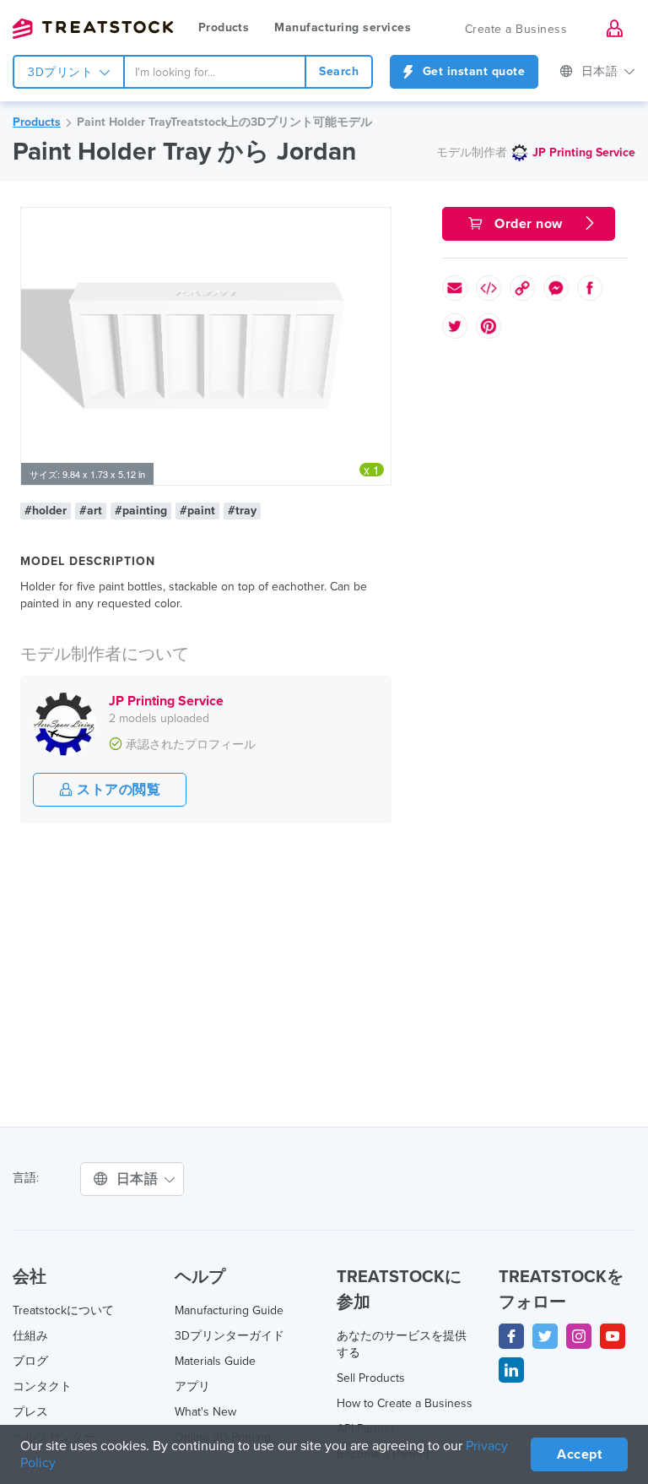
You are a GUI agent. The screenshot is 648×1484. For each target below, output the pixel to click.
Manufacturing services (342, 27)
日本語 (601, 71)
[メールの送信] (454, 288)
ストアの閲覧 (117, 789)
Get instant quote (471, 71)
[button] (375, 222)
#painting (141, 510)
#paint (197, 510)
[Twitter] (545, 1336)
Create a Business (516, 29)
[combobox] (215, 72)
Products (223, 27)
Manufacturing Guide (229, 1310)
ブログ (30, 1361)
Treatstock (93, 29)
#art (90, 510)
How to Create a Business (404, 1403)
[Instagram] (578, 1336)
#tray (242, 510)
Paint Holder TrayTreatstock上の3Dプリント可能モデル (224, 122)
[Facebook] (511, 1336)
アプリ (192, 1386)
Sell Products (371, 1378)
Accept (579, 1454)
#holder (45, 510)
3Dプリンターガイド (229, 1336)
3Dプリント (62, 72)
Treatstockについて (63, 1310)
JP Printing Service (583, 152)
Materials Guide (215, 1361)
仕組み (30, 1336)
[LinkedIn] (511, 1370)
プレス (30, 1412)
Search (339, 71)
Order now (529, 223)
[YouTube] (612, 1336)
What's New (205, 1412)
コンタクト (42, 1386)
